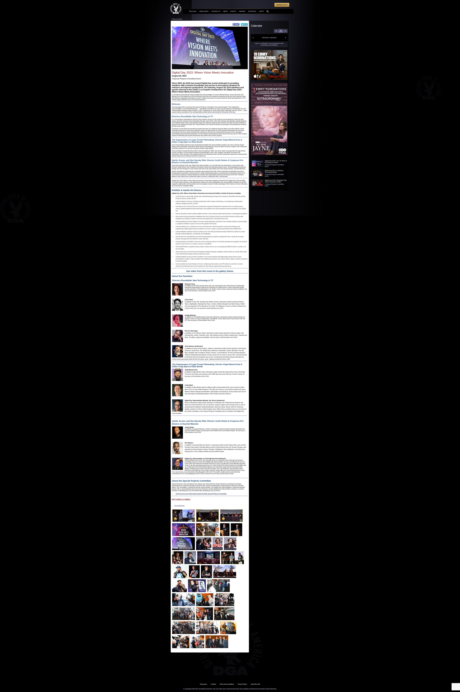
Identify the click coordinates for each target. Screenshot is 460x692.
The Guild (193, 11)
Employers (203, 11)
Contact (213, 684)
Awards (242, 11)
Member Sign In (281, 5)
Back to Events (177, 19)
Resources (203, 684)
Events (233, 11)
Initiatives (252, 11)
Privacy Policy (242, 684)
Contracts (215, 11)
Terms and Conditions (227, 684)
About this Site (255, 684)
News (225, 11)
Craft (261, 11)
